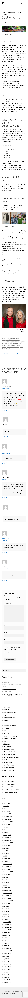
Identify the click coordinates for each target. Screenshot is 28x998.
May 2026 (6, 808)
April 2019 (6, 977)
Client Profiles (7, 709)
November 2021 (8, 927)
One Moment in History (10, 689)
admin (19, 12)
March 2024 (7, 858)
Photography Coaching (10, 752)
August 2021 (7, 935)
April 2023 (6, 885)
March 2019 (7, 980)
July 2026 (6, 806)
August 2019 (7, 969)
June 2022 (6, 908)
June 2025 (6, 827)
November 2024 (8, 840)
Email (6, 632)
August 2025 (7, 824)
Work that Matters (14, 340)
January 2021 (7, 945)
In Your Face (11, 338)
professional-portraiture (13, 347)
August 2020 (7, 953)
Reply (3, 410)
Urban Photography (9, 765)
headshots (15, 343)
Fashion (6, 720)
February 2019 (7, 982)
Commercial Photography (11, 712)
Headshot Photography (10, 725)
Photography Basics (9, 749)
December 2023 (8, 864)
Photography (5, 340)
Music (5, 741)
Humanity (6, 728)
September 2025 (8, 822)
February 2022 (7, 919)
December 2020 (8, 948)
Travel (5, 759)
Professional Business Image (11, 757)
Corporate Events (14, 342)
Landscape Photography (10, 736)
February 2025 (7, 832)
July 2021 (6, 937)
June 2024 (6, 851)
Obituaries (6, 682)
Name (6, 625)
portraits (4, 347)
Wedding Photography (10, 767)
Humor (5, 730)
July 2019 (6, 972)
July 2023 (6, 877)
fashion (10, 343)
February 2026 (7, 814)
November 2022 (8, 895)
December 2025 (8, 816)
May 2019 (6, 974)
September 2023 (8, 872)
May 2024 (6, 853)
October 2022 (7, 898)
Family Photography (9, 717)
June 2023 (6, 880)
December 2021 (8, 924)
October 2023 (7, 869)
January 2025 (7, 835)
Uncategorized (8, 762)
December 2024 (8, 837)
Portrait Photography (9, 754)
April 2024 (6, 856)
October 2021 (7, 930)
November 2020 (8, 951)
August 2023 (7, 874)
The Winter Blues (6, 355)
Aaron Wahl (5, 538)
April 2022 (6, 914)
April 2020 (6, 959)
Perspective (20, 354)
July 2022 (6, 906)
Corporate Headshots (9, 715)
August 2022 (7, 903)
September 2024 (8, 843)
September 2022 (8, 901)
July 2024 (6, 848)
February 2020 (7, 964)
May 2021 (6, 943)
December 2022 (8, 893)
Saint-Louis (9, 349)
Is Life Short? (7, 691)
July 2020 (6, 956)
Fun (5, 723)
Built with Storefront (8, 993)
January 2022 (7, 922)
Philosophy (19, 338)
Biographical (7, 707)
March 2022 (7, 916)
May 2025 (6, 829)
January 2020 (7, 966)
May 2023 (6, 882)
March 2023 (7, 887)
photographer (18, 345)
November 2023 (8, 866)
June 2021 (6, 940)
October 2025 (7, 819)
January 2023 (7, 890)
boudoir (7, 342)
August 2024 (7, 845)
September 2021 (8, 932)
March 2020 (7, 961)
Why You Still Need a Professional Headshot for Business (13, 695)
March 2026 (7, 811)
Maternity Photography (10, 738)
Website (6, 640)
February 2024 (7, 861)
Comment (7, 603)
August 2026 (7, 803)
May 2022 (6, 911)
